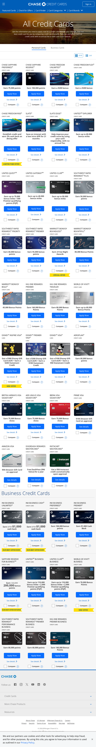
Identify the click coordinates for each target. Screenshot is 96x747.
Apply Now (13, 93)
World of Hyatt (81, 285)
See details (12, 99)
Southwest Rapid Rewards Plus (82, 175)
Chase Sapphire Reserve (33, 67)
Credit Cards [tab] (50, 696)
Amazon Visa (8, 447)
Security (32, 723)
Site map (62, 723)
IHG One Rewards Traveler (58, 287)
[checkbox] (9, 104)
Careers (67, 720)
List (90, 55)
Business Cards (57, 47)
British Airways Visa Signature (11, 398)
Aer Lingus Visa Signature (33, 398)
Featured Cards (9, 10)
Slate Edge (55, 114)
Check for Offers (26, 10)
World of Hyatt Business (81, 561)
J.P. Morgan (41, 720)
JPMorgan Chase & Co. (55, 720)
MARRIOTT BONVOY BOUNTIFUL (82, 231)
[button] (92, 739)
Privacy (24, 723)
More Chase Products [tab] (50, 704)
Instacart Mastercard (56, 449)
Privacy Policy (27, 742)
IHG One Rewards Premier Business (58, 621)
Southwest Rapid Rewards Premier (35, 231)
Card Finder (41, 10)
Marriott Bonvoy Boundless (58, 231)
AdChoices (70, 723)
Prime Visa (79, 396)
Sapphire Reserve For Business (10, 561)
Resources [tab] (50, 711)
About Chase (30, 720)
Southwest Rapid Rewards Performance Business (10, 624)
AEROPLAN (79, 336)
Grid (80, 55)
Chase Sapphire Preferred (9, 67)
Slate (30, 114)
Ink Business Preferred (56, 505)
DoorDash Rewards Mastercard (35, 449)
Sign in (89, 4)
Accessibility (52, 723)
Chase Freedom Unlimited (57, 67)
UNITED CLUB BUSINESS (57, 561)
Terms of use (41, 723)
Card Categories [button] (58, 10)
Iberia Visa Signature (55, 398)
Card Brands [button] (76, 10)
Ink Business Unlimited (8, 505)
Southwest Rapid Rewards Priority (11, 231)
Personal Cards (39, 47)
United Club (57, 174)
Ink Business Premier (80, 505)
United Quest (9, 174)
